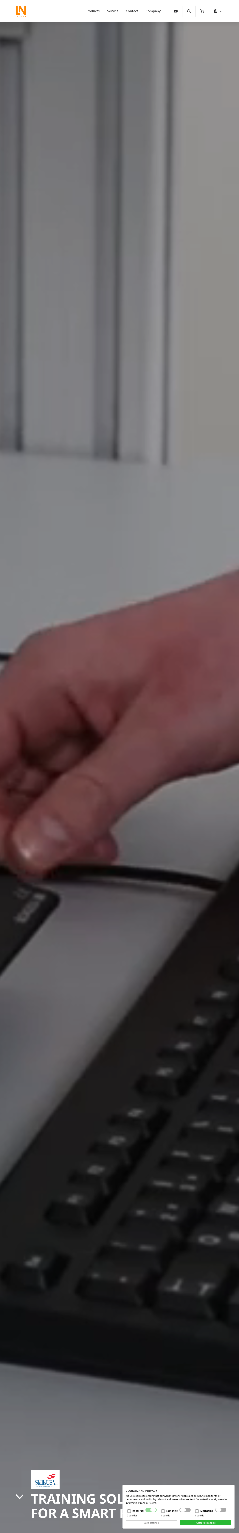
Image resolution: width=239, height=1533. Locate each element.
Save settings (151, 1522)
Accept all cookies (205, 1522)
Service (112, 11)
